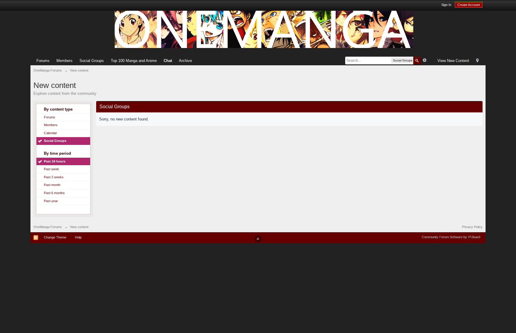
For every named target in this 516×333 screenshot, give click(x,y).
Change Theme (55, 237)
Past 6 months (54, 193)
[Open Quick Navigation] (477, 61)
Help (78, 237)
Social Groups (91, 60)
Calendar (50, 133)
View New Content (453, 60)
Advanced (424, 60)
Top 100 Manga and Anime (134, 60)
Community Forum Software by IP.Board (451, 237)
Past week (51, 169)
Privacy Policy (472, 227)
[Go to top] (258, 238)
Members (64, 60)
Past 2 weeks (54, 177)
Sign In (446, 5)
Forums (43, 60)
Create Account (468, 5)
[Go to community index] (264, 29)
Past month (52, 185)
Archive (185, 60)
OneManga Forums (47, 227)
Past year (51, 201)
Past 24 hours (54, 161)
